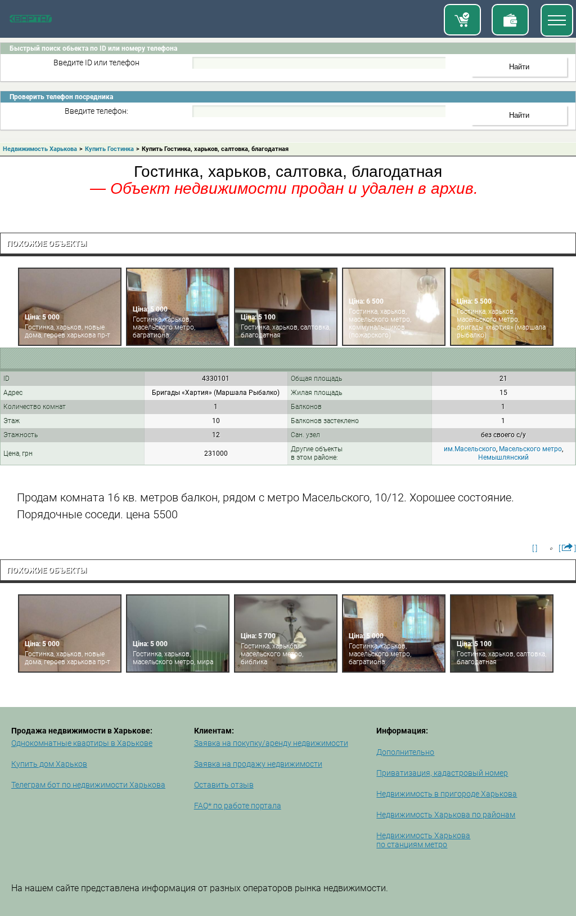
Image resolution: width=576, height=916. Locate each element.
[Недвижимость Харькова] (31, 20)
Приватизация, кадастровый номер (442, 772)
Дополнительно (405, 752)
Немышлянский (503, 457)
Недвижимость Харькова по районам (445, 814)
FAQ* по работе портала (237, 805)
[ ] (534, 548)
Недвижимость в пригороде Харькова (446, 793)
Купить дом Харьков (49, 763)
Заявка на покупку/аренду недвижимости (271, 743)
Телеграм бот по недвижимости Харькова (88, 784)
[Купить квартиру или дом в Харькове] (462, 19)
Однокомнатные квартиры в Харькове (81, 743)
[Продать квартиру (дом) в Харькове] (510, 19)
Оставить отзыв (224, 784)
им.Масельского (470, 449)
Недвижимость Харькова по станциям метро (423, 840)
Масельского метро (530, 449)
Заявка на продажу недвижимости (258, 763)
